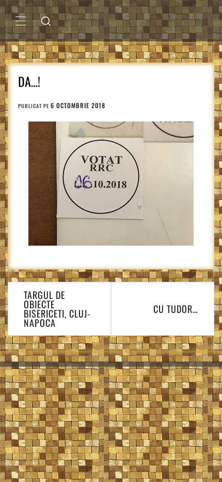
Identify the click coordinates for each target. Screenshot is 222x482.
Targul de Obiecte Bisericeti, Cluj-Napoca (57, 308)
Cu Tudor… (175, 308)
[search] (46, 20)
